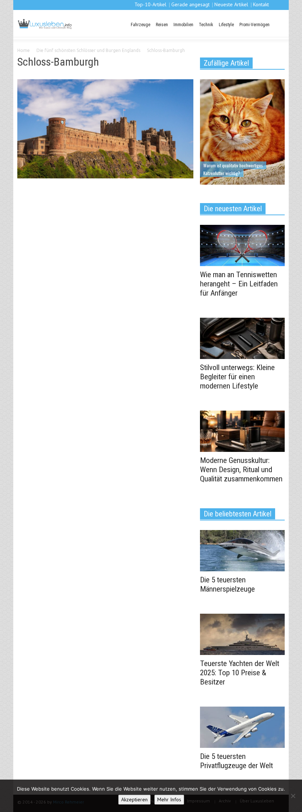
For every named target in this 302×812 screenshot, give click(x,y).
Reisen (162, 24)
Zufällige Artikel (226, 63)
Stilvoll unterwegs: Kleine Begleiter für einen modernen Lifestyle (237, 376)
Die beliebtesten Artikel (237, 513)
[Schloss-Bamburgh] (105, 130)
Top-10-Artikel (150, 4)
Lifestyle (226, 24)
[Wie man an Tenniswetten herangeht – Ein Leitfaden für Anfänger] (242, 244)
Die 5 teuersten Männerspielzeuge (227, 584)
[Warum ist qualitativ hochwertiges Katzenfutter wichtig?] (242, 131)
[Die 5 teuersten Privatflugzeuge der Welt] (242, 726)
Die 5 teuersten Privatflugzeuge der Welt (236, 761)
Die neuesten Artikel (233, 208)
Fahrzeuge (140, 24)
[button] (278, 24)
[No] (292, 795)
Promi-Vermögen (254, 24)
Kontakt (261, 4)
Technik (206, 24)
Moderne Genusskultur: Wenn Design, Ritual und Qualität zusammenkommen (241, 469)
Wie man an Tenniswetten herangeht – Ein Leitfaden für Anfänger (239, 283)
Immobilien (183, 24)
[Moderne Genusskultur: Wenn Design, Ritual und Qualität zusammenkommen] (242, 430)
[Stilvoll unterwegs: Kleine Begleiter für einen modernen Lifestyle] (242, 337)
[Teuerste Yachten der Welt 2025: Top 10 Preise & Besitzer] (242, 633)
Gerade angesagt (190, 4)
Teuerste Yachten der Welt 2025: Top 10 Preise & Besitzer (239, 672)
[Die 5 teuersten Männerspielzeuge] (242, 550)
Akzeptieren (134, 799)
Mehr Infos (169, 799)
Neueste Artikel (231, 4)
